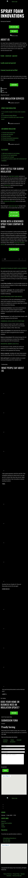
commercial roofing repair (9, 201)
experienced (7, 185)
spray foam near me (13, 206)
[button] (14, 6)
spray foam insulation (14, 176)
